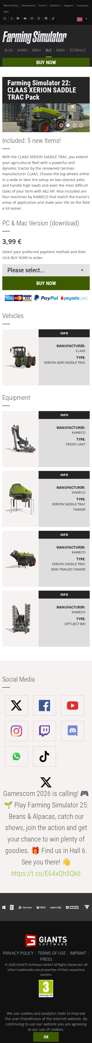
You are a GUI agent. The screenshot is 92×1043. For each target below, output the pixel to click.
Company (82, 5)
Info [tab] (64, 333)
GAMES (22, 50)
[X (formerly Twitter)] (11, 18)
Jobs (6, 11)
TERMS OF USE (52, 953)
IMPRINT (78, 953)
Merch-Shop (11, 5)
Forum (42, 5)
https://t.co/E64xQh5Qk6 (46, 873)
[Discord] (46, 18)
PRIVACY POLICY (18, 953)
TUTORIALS (77, 50)
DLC (49, 50)
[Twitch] (39, 18)
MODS (60, 50)
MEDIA (36, 50)
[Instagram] (32, 18)
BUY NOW (46, 62)
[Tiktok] (53, 18)
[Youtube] (25, 18)
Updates (55, 5)
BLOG (9, 50)
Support (68, 5)
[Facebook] (18, 18)
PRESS (46, 959)
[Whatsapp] (5, 18)
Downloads (28, 5)
